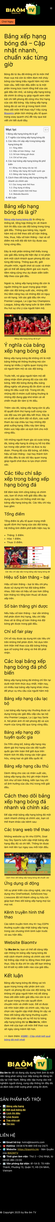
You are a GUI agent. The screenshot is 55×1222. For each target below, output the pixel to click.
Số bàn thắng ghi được (23, 154)
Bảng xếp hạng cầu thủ (24, 174)
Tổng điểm (17, 148)
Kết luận (12, 197)
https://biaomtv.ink (28, 1149)
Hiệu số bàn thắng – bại (24, 151)
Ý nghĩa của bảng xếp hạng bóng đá (26, 137)
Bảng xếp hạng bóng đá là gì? (23, 134)
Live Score (12, 1117)
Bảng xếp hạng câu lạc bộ (25, 168)
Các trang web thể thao (24, 184)
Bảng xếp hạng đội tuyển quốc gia (29, 171)
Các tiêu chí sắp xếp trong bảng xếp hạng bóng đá (26, 143)
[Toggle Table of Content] (44, 129)
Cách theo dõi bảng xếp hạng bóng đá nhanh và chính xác (27, 179)
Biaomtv (9, 113)
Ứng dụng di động (21, 188)
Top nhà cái (13, 1120)
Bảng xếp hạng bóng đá (18, 219)
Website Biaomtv (21, 194)
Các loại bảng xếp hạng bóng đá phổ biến (27, 163)
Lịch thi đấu (13, 1113)
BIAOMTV (12, 1153)
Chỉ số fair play (20, 157)
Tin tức (10, 1124)
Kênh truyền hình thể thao (25, 191)
